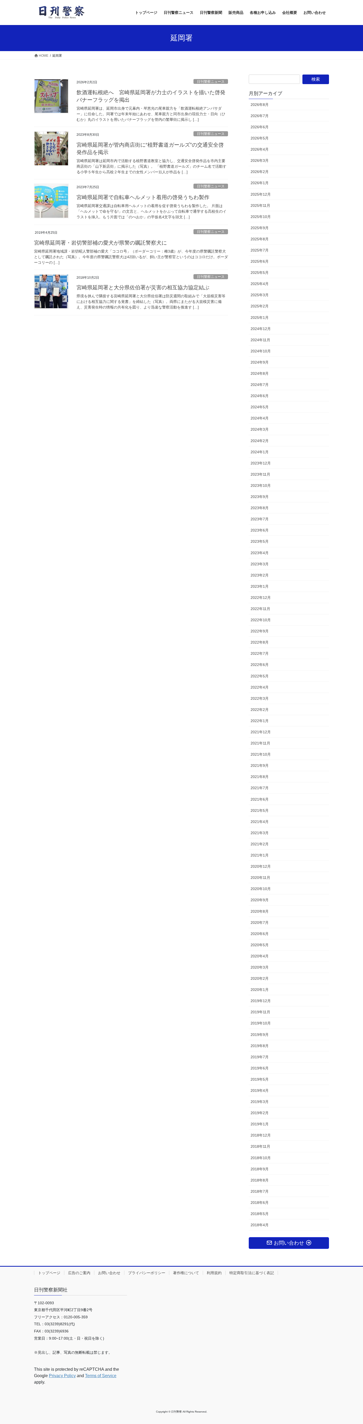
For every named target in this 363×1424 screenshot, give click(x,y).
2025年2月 (260, 306)
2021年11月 (260, 743)
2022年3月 (260, 698)
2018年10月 (261, 1158)
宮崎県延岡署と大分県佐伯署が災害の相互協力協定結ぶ (143, 287)
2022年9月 (260, 631)
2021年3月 (260, 833)
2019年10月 (261, 1023)
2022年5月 (260, 676)
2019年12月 (261, 1001)
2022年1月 (260, 721)
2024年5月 (260, 407)
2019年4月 (260, 1090)
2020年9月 (260, 900)
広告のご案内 (79, 1273)
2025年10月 (261, 217)
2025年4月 (260, 284)
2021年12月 (261, 732)
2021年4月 (260, 822)
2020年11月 (260, 877)
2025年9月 (260, 228)
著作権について (186, 1273)
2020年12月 (261, 866)
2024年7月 (260, 384)
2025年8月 (260, 239)
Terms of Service (100, 1375)
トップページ (49, 1273)
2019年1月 (260, 1124)
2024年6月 (260, 396)
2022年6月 (260, 664)
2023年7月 (260, 519)
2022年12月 (261, 597)
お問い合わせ (109, 1273)
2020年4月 (260, 956)
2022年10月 (261, 620)
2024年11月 (260, 340)
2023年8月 (260, 508)
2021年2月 (260, 844)
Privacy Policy (62, 1375)
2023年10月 (261, 485)
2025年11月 (260, 205)
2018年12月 (261, 1135)
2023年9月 (260, 497)
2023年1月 (260, 586)
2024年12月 (261, 329)
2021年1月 (260, 855)
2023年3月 (260, 564)
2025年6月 (260, 261)
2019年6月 (260, 1068)
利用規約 (214, 1273)
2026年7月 (260, 116)
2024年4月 (260, 418)
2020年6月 (260, 934)
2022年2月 (260, 709)
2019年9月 (260, 1034)
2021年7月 (260, 788)
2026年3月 (260, 160)
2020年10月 (261, 889)
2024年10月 (261, 351)
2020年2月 (260, 978)
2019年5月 (260, 1079)
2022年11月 (260, 609)
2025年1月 (260, 317)
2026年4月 (260, 149)
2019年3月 (260, 1102)
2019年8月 (260, 1046)
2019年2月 (260, 1113)
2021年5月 (260, 810)
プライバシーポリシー (146, 1273)
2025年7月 (260, 250)
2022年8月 (260, 642)
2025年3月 (260, 295)
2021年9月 (260, 765)
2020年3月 (260, 967)
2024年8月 (260, 373)
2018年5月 (260, 1214)
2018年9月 (260, 1169)
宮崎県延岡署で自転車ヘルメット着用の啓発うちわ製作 (143, 197)
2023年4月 (260, 553)
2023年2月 (260, 575)
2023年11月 (260, 474)
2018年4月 (260, 1225)
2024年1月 (260, 452)
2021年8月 (260, 777)
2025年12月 (261, 194)
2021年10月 (261, 754)
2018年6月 (260, 1202)
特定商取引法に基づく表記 (251, 1273)
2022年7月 (260, 653)
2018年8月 (260, 1180)
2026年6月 (260, 127)
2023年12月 (261, 463)
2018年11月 (260, 1146)
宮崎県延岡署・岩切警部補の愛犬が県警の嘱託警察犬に (100, 243)
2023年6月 (260, 530)
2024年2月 (260, 441)
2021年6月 (260, 799)
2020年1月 (260, 989)
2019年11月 (260, 1012)
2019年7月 (260, 1057)
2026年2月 (260, 172)
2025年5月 (260, 272)
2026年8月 (260, 104)
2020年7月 (260, 922)
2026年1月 (260, 183)
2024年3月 (260, 429)
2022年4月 (260, 687)
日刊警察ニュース (211, 82)
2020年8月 (260, 911)
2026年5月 (260, 138)
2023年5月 (260, 541)
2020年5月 (260, 945)
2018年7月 (260, 1191)
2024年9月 (260, 362)
